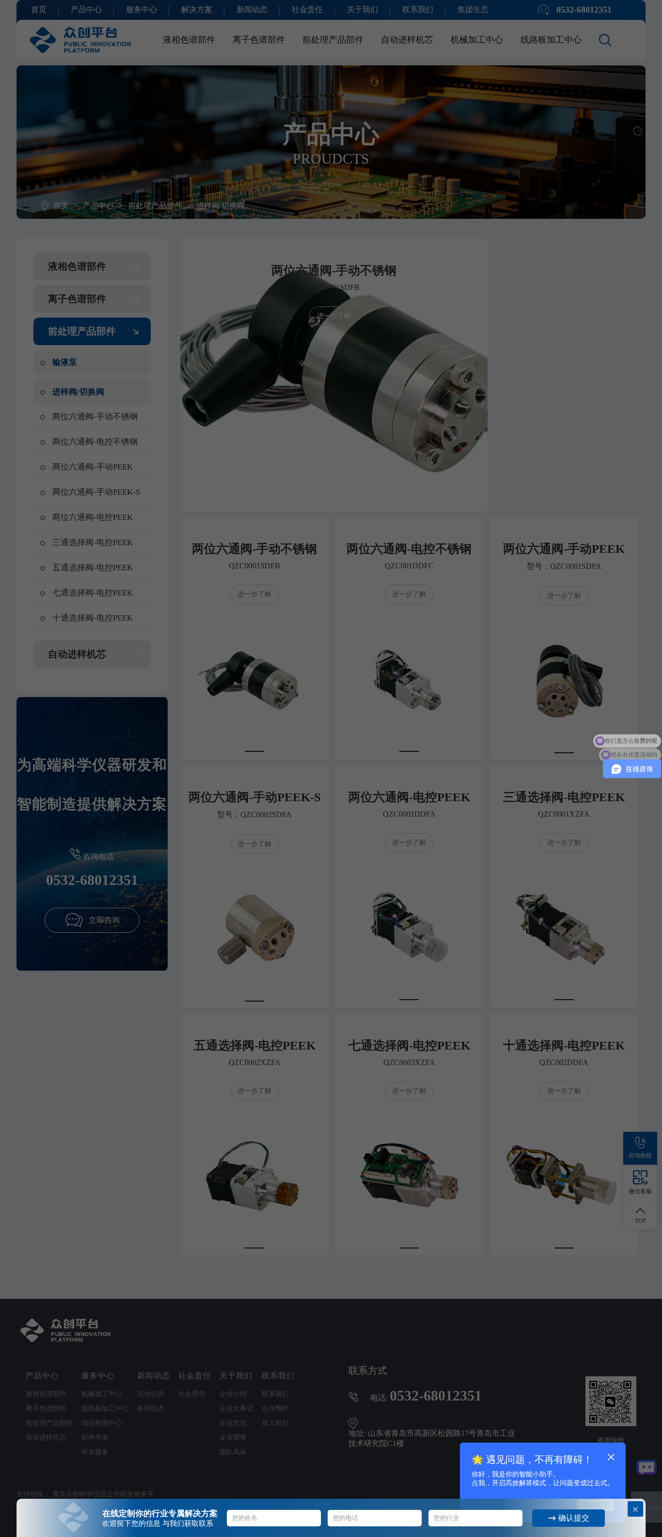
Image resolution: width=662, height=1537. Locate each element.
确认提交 (572, 1518)
